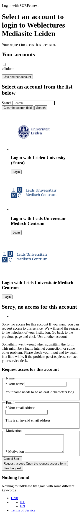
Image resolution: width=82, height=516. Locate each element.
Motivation (15, 451)
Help (14, 498)
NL (22, 502)
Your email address (20, 408)
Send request (12, 468)
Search (7, 103)
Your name (15, 384)
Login (16, 172)
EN (22, 506)
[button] (4, 64)
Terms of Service (23, 510)
